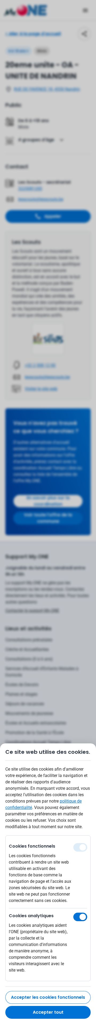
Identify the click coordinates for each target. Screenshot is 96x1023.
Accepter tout (48, 1012)
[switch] (80, 917)
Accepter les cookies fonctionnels (48, 997)
